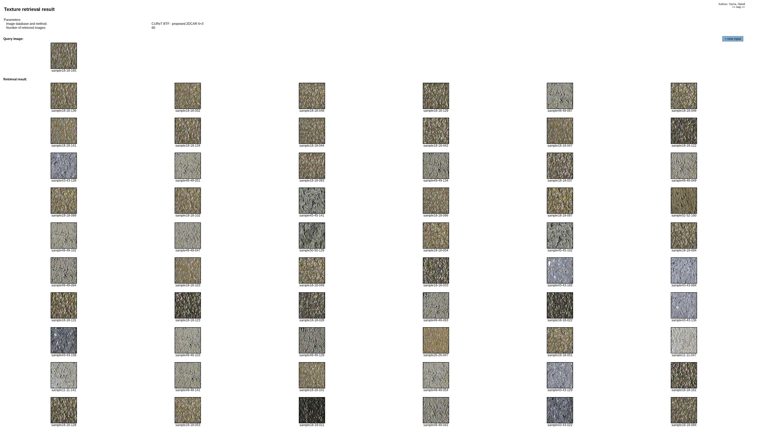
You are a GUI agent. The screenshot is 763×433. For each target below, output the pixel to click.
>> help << (738, 7)
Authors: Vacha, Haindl (731, 4)
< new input (733, 38)
